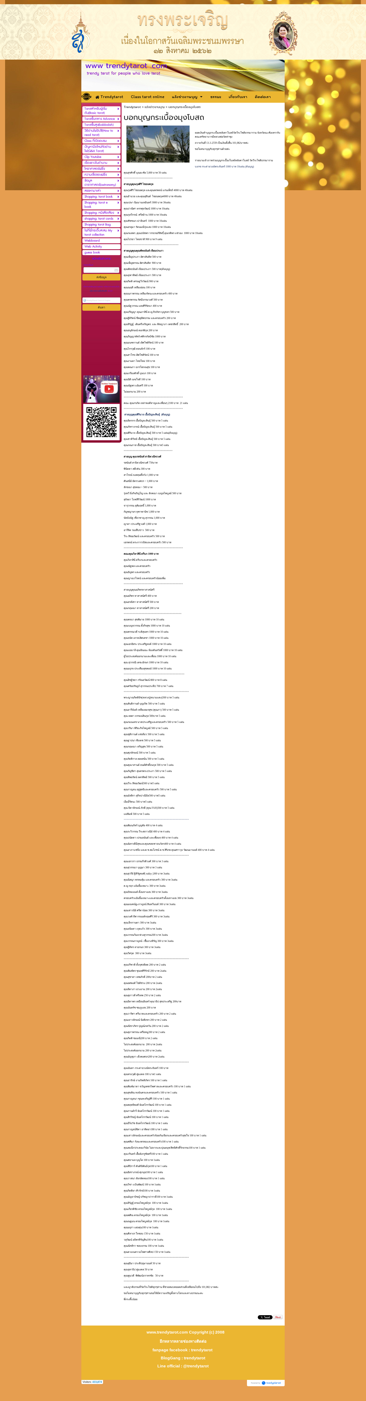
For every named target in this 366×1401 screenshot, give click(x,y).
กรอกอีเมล (88, 265)
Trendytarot (132, 107)
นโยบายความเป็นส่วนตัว (99, 291)
